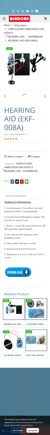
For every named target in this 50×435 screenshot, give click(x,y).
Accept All (32, 430)
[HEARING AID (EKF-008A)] (25, 68)
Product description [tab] (16, 195)
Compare (35, 156)
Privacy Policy (10, 425)
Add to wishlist (15, 156)
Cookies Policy (26, 425)
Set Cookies (18, 430)
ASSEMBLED (30, 171)
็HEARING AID (12, 171)
